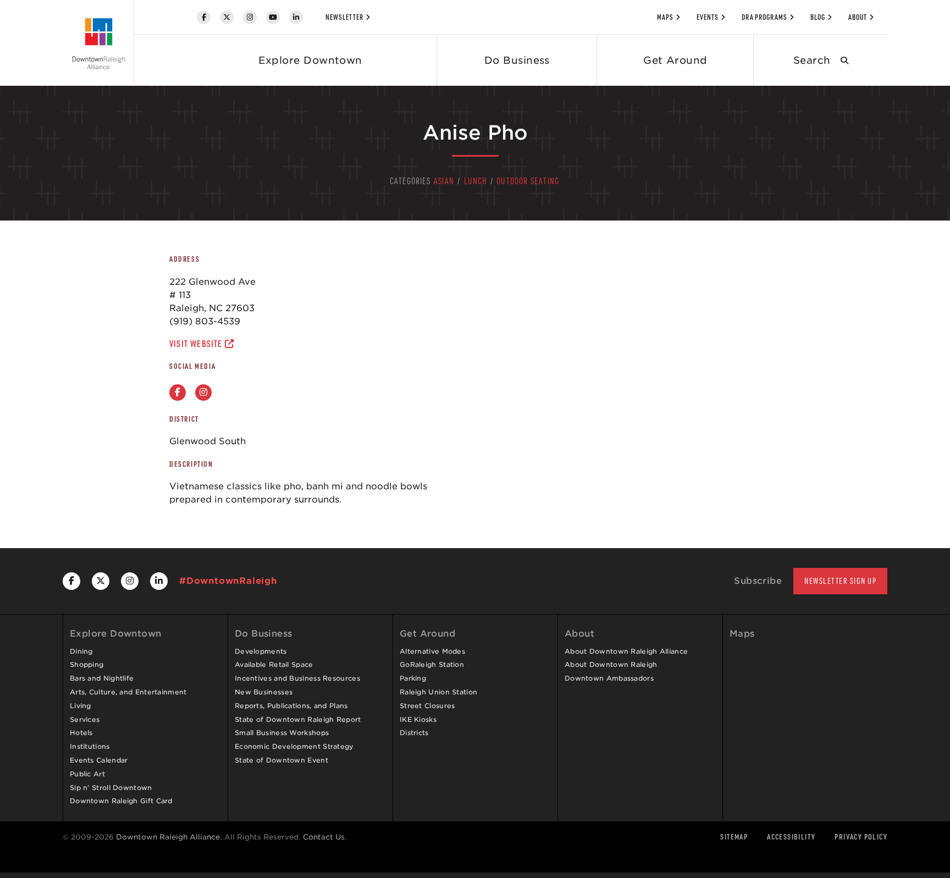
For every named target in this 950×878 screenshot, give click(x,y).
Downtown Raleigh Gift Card (121, 801)
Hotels (81, 732)
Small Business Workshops (282, 732)
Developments (261, 651)
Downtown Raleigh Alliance (168, 837)
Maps (665, 17)
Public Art (87, 774)
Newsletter (344, 17)
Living (80, 706)
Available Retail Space (274, 664)
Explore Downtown (310, 60)
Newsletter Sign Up (840, 581)
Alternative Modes (432, 651)
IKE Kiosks (418, 719)
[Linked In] (296, 17)
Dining (81, 651)
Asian (444, 180)
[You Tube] (273, 17)
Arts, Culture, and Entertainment (128, 692)
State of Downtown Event (281, 760)
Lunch (475, 180)
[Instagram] (250, 17)
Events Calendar (99, 760)
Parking (413, 678)
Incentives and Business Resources (297, 678)
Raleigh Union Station (438, 692)
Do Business (517, 60)
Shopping (86, 664)
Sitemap (734, 836)
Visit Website (197, 343)
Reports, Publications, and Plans (291, 706)
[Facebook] (204, 17)
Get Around (675, 60)
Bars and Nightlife (102, 678)
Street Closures (427, 706)
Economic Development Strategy (294, 746)
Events (708, 17)
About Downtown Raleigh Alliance (626, 651)
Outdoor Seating (527, 180)
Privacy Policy (861, 836)
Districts (414, 732)
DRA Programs (765, 17)
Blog (817, 17)
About (857, 17)
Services (85, 719)
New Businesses (263, 692)
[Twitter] (227, 17)
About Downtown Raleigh (611, 664)
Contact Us (324, 837)
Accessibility (791, 836)
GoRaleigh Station (432, 664)
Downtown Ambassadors (609, 678)
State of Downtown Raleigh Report (298, 719)
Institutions (90, 746)
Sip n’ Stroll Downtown (111, 787)
